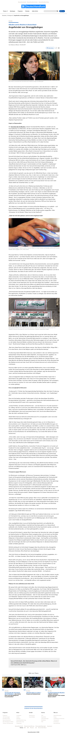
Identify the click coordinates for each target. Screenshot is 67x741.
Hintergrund (10, 15)
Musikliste (43, 720)
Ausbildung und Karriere (59, 718)
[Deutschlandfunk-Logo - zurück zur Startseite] (33, 6)
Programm (20, 11)
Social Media (32, 717)
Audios (17, 717)
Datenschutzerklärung (29, 726)
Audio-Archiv (35, 11)
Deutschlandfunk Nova (44, 2)
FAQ (42, 715)
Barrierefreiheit (57, 723)
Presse (55, 717)
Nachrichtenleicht (7, 720)
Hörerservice (32, 715)
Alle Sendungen (6, 717)
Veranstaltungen (45, 718)
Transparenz (56, 720)
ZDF (28, 727)
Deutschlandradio (22, 2)
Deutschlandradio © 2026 (33, 732)
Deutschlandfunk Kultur (32, 2)
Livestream (18, 715)
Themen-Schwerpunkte (8, 723)
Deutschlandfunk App (21, 720)
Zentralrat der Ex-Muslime (18, 126)
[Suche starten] (57, 11)
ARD (25, 727)
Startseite (4, 15)
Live (63, 11)
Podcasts (27, 11)
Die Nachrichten (6, 718)
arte (36, 727)
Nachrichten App (20, 721)
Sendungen (12, 11)
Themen (5, 11)
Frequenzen (19, 723)
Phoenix (32, 727)
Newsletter (43, 717)
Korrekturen (56, 721)
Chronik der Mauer (42, 727)
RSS (42, 721)
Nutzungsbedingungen (41, 726)
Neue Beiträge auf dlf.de (8, 721)
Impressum (49, 726)
